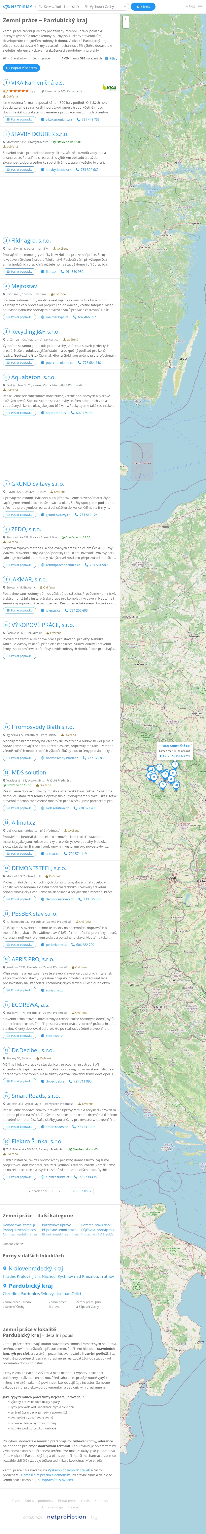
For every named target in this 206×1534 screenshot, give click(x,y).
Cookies (74, 1507)
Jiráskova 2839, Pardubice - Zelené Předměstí (36, 967)
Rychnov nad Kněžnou (78, 1276)
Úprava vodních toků (97, 1234)
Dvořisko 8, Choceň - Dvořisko (26, 294)
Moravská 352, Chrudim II (23, 876)
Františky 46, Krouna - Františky (27, 248)
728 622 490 (87, 808)
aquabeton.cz (56, 413)
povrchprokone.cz (59, 362)
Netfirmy (21, 6)
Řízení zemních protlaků (60, 1234)
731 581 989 (99, 565)
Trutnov (107, 1276)
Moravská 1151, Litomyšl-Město (27, 142)
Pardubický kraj (31, 1285)
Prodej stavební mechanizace (25, 1230)
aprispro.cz (54, 990)
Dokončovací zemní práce (22, 1225)
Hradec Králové (17, 1276)
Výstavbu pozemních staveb (69, 1470)
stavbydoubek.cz (58, 169)
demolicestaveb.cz (60, 899)
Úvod (16, 1501)
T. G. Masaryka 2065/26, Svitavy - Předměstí (35, 1149)
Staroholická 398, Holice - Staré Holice (31, 537)
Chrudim (11, 1293)
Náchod (49, 1276)
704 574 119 (78, 853)
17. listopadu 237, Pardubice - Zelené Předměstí (38, 922)
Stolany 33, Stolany (19, 1058)
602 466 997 (87, 317)
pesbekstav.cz (56, 944)
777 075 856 (96, 758)
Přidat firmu (67, 1501)
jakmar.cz (53, 610)
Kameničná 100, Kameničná (63, 91)
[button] (175, 765)
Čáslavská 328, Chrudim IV (24, 633)
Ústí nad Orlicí (68, 1293)
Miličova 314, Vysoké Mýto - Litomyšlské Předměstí (40, 1104)
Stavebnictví (19, 58)
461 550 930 (74, 271)
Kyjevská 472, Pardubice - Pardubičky (31, 735)
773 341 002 (86, 1127)
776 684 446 (92, 362)
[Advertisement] (60, 205)
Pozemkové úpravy (56, 1225)
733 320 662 (90, 169)
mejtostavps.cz (57, 317)
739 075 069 (92, 899)
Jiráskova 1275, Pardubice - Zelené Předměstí (36, 1013)
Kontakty (101, 1501)
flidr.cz (51, 271)
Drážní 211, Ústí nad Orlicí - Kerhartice (32, 339)
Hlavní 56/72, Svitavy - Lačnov (26, 492)
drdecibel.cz (55, 1081)
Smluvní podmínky (39, 1501)
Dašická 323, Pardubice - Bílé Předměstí (33, 830)
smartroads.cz (57, 1127)
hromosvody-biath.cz (62, 758)
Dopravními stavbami (56, 1480)
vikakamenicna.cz (59, 119)
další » (86, 1191)
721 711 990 (83, 1081)
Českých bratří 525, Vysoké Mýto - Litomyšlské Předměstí (44, 385)
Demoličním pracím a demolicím (45, 1475)
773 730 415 (88, 1177)
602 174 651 (85, 413)
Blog (94, 1517)
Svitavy (47, 1293)
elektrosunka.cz (57, 1177)
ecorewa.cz (54, 1036)
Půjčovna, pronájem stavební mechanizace (113, 1230)
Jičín (36, 1276)
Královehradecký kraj (36, 1268)
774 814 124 (89, 515)
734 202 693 (79, 610)
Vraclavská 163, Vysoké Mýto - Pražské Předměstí (38, 780)
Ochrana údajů (51, 1507)
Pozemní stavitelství (96, 1225)
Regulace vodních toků (20, 1234)
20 (74, 1191)
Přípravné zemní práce (59, 1230)
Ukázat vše (11, 1244)
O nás (85, 1501)
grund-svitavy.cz (58, 515)
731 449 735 (91, 119)
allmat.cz (52, 853)
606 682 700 (85, 944)
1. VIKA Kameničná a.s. (175, 745)
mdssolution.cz (57, 808)
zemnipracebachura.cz (63, 565)
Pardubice (30, 1293)
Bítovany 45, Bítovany (20, 587)
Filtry (113, 58)
